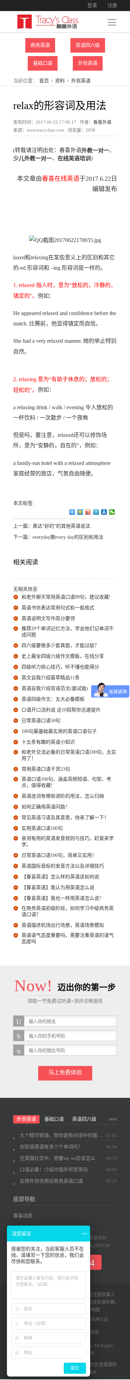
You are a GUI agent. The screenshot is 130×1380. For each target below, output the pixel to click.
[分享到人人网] (104, 512)
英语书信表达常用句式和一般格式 (57, 607)
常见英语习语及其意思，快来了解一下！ (65, 817)
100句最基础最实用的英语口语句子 (59, 731)
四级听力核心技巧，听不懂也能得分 (60, 667)
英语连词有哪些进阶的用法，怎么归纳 (62, 796)
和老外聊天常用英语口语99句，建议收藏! (66, 597)
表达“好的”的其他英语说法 (61, 526)
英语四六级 (88, 45)
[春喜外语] (48, 21)
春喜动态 (23, 1215)
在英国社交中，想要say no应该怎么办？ (61, 1158)
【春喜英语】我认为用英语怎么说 (57, 887)
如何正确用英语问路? (44, 806)
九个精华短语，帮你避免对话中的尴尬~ (61, 1135)
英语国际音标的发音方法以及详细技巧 (62, 866)
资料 (60, 80)
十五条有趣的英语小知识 (48, 742)
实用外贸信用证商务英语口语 (51, 1181)
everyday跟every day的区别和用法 (68, 537)
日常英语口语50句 (40, 720)
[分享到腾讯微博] (96, 512)
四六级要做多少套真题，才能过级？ (60, 645)
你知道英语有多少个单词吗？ (51, 1146)
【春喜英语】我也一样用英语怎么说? (61, 898)
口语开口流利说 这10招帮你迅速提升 (61, 710)
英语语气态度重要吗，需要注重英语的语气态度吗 (67, 938)
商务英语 (40, 45)
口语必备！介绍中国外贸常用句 (54, 1169)
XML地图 (90, 1309)
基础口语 (42, 63)
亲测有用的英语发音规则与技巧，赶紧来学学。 (67, 841)
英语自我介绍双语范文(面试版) (54, 688)
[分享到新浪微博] (88, 512)
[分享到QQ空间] (80, 512)
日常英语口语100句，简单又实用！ (59, 855)
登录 (92, 5)
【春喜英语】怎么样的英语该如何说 (60, 876)
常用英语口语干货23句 (45, 769)
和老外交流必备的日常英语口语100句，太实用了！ (68, 755)
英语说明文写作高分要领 (48, 618)
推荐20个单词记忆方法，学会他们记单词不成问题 (67, 631)
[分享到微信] (112, 512)
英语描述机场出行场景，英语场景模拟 (62, 925)
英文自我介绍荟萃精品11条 (50, 677)
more (113, 1119)
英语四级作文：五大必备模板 (53, 699)
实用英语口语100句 (42, 828)
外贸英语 (87, 63)
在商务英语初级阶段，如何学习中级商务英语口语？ (67, 911)
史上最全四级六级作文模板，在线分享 (62, 656)
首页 (44, 80)
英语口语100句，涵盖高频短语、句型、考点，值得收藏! (66, 782)
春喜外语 (102, 122)
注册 (112, 5)
